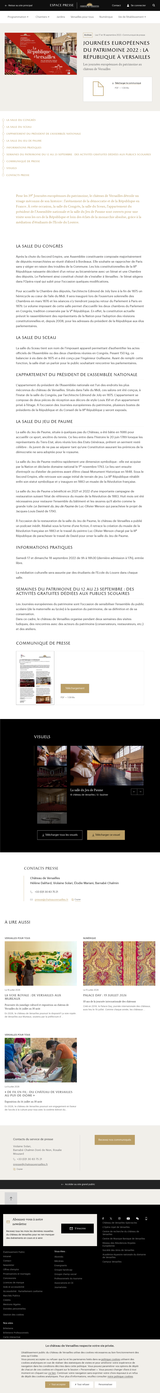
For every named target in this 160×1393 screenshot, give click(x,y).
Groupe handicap (63, 1270)
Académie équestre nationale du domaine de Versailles (124, 1256)
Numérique (106, 17)
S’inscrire (80, 1228)
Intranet (7, 1256)
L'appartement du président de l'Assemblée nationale (43, 134)
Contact (116, 5)
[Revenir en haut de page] (11, 1198)
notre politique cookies (120, 1376)
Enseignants (60, 1265)
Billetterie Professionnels (16, 1333)
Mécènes (59, 1261)
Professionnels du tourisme (68, 1279)
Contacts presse (17, 175)
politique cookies (110, 1359)
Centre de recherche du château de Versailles (120, 1233)
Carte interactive (11, 1337)
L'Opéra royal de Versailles (116, 1227)
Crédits (7, 1300)
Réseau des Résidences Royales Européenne (118, 1244)
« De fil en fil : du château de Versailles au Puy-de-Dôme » (38, 1094)
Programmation (17, 17)
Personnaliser (105, 1384)
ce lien (52, 1373)
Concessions (9, 1278)
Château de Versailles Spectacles (119, 1223)
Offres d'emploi (11, 1270)
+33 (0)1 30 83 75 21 (29, 1159)
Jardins (61, 17)
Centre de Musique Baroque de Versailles (123, 1239)
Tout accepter (58, 1384)
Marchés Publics (11, 1296)
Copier (78, 899)
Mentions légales (12, 1304)
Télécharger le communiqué (128, 83)
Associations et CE (63, 1283)
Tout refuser (83, 1384)
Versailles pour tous (82, 17)
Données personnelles (14, 1309)
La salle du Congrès (21, 120)
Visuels (11, 168)
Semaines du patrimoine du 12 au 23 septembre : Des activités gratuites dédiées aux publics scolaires (78, 154)
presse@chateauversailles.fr (51, 899)
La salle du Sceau (19, 127)
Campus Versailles (112, 1262)
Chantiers (41, 17)
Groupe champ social (65, 1274)
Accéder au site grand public (80, 1184)
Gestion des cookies (13, 1315)
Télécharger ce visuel (107, 835)
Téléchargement (75, 688)
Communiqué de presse (23, 161)
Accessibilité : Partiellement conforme (22, 1291)
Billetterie (8, 1328)
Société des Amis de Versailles (118, 1250)
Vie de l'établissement (131, 17)
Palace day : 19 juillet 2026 (105, 995)
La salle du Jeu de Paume (24, 141)
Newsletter (8, 1265)
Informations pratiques (23, 147)
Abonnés (58, 1257)
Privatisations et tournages (16, 1274)
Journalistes (60, 1287)
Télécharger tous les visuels (61, 835)
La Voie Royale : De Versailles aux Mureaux (33, 997)
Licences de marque (13, 1283)
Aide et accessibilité (13, 1287)
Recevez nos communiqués (114, 1140)
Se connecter (138, 5)
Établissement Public (14, 1252)
